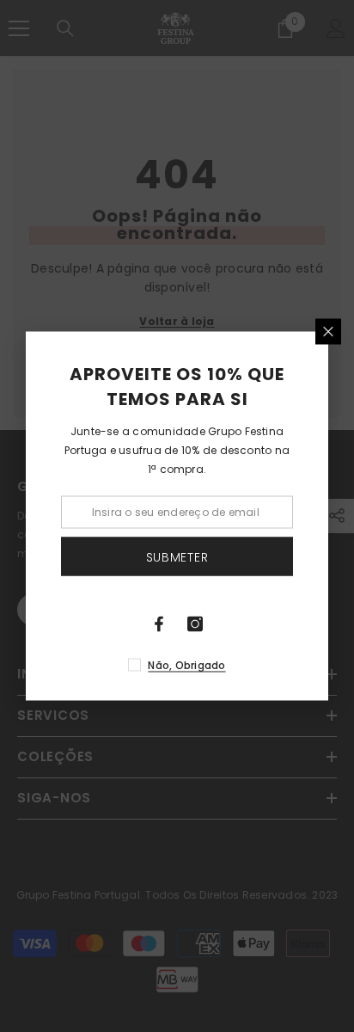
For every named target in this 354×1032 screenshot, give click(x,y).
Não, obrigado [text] (186, 665)
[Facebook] (159, 624)
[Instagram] (195, 624)
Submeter (177, 556)
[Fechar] (328, 332)
